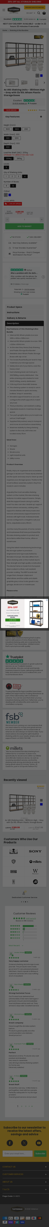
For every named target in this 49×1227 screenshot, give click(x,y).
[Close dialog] (47, 600)
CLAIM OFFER (12, 620)
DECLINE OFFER (13, 623)
